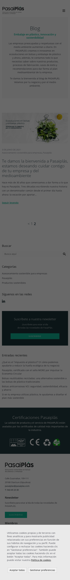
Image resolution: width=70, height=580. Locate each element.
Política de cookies (41, 560)
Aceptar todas (17, 570)
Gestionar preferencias (42, 570)
